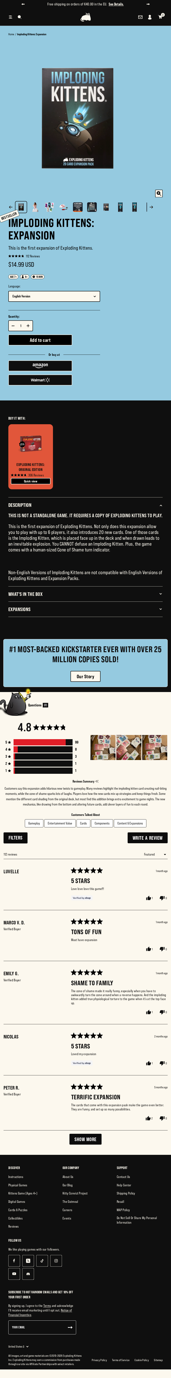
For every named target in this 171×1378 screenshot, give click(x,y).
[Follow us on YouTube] (14, 1274)
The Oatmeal (70, 1201)
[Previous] (10, 207)
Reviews (13, 1226)
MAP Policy (123, 1210)
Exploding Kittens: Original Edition (30, 467)
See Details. (128, 4)
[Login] (149, 17)
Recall (120, 1201)
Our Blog (68, 1185)
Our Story (85, 676)
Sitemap (158, 1360)
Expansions (19, 609)
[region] (129, 747)
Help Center (124, 1185)
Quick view (30, 481)
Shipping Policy (126, 1193)
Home (11, 34)
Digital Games (16, 1201)
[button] (24, 256)
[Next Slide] (164, 747)
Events (67, 1218)
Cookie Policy (142, 1360)
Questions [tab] (38, 706)
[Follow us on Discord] (28, 1274)
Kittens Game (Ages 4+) (22, 1193)
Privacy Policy (99, 1360)
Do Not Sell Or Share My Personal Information (137, 1220)
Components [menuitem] (102, 823)
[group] (30, 456)
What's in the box (25, 594)
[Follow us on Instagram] (56, 1260)
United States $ (16, 1346)
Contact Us (123, 1177)
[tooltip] (96, 781)
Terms (47, 1306)
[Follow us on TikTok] (42, 1260)
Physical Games (17, 1185)
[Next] (151, 207)
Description (19, 505)
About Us (68, 1177)
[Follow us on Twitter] (28, 1260)
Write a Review (150, 839)
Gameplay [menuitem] (34, 823)
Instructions (15, 1177)
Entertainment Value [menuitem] (60, 823)
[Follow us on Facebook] (14, 1260)
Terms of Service (121, 1360)
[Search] (20, 17)
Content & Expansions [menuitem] (130, 823)
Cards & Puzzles (18, 1210)
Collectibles (15, 1218)
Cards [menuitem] (83, 823)
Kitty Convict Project (75, 1193)
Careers (67, 1210)
